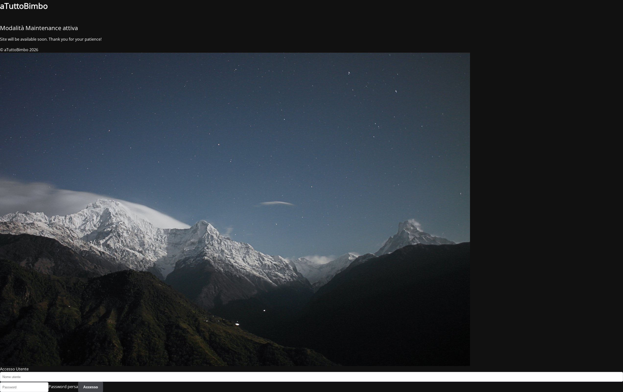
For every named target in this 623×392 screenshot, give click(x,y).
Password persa (63, 387)
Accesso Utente (14, 369)
